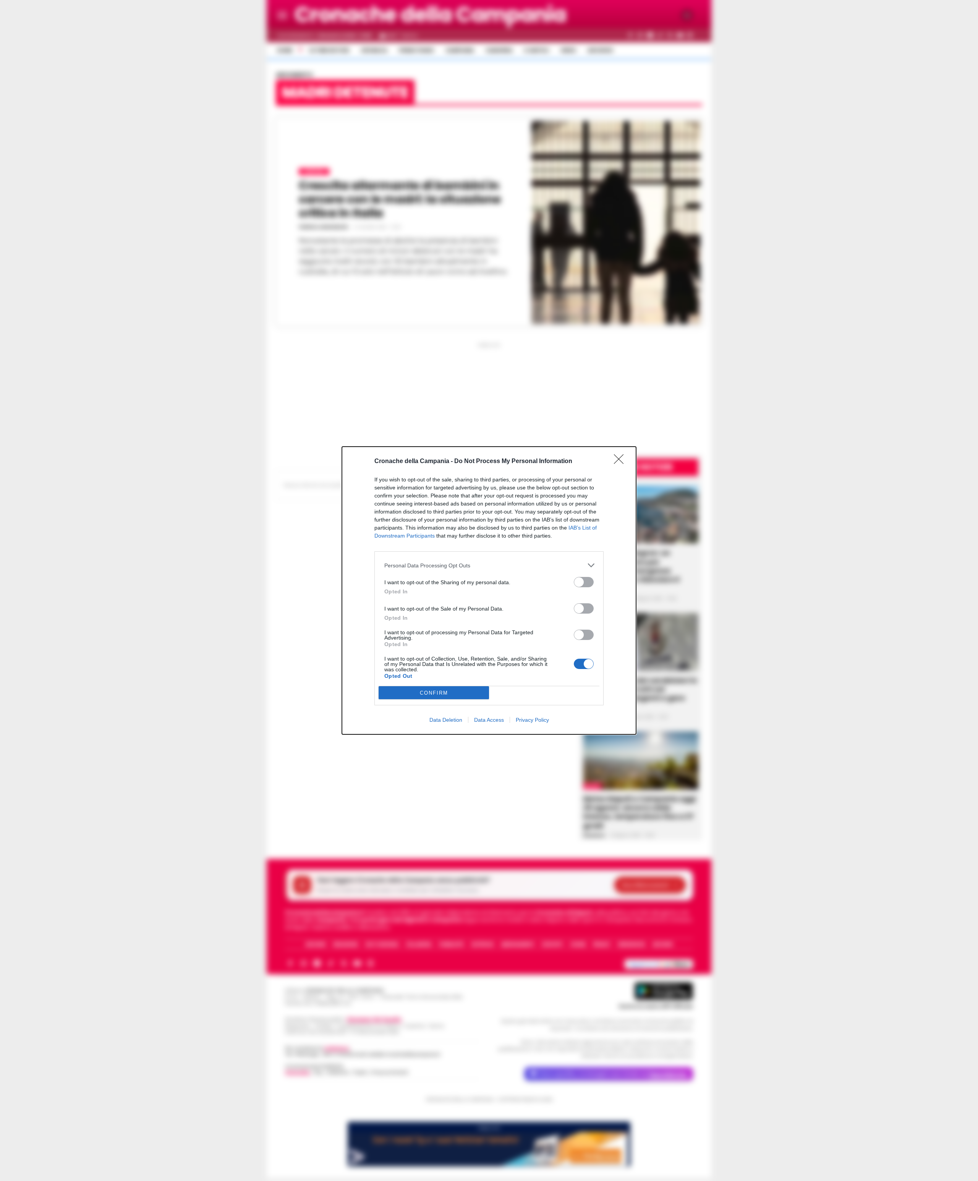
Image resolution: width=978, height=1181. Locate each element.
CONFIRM (434, 693)
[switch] (584, 582)
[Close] (621, 461)
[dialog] (489, 590)
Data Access (489, 720)
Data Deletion (445, 720)
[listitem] (489, 565)
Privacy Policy (532, 720)
